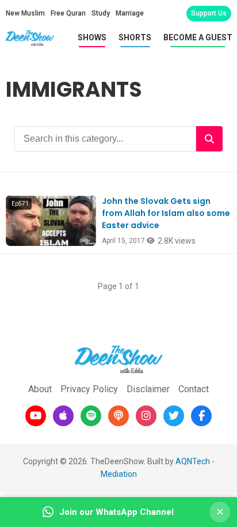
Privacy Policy (89, 389)
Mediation (119, 474)
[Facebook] (201, 415)
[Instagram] (146, 415)
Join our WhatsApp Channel (116, 512)
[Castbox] (118, 415)
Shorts (134, 37)
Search (209, 138)
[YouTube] (35, 415)
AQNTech (192, 461)
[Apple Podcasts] (63, 415)
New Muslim (25, 13)
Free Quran (68, 13)
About (40, 389)
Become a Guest (197, 37)
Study (100, 13)
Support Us (209, 13)
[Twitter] (173, 415)
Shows (92, 37)
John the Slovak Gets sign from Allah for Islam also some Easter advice (166, 213)
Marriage (130, 13)
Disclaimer (148, 389)
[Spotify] (91, 415)
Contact (193, 389)
